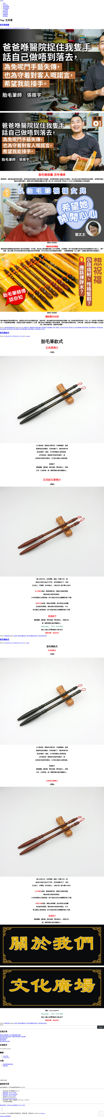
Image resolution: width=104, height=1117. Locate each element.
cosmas (27, 28)
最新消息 (7, 635)
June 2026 (5, 1056)
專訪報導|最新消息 (10, 327)
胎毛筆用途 (16, 329)
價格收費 (32, 327)
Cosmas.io (42, 1113)
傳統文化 (26, 327)
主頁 (4, 3)
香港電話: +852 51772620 (9, 1092)
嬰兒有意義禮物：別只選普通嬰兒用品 (10, 1035)
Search (1, 1024)
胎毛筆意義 (100, 327)
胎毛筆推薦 (4, 25)
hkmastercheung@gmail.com (10, 1098)
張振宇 (57, 327)
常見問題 (5, 13)
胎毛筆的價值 (23, 329)
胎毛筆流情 (10, 329)
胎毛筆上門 (72, 327)
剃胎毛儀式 (38, 327)
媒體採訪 (5, 16)
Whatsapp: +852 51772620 (9, 1095)
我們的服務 (6, 6)
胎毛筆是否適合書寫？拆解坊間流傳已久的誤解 (13, 1036)
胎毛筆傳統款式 (22, 635)
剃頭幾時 (49, 327)
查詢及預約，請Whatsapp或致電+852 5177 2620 (12, 1105)
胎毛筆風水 (38, 329)
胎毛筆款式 (4, 333)
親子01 (43, 329)
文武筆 (62, 327)
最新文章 (5, 11)
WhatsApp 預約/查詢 (5, 1116)
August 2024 (6, 1057)
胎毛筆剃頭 (85, 327)
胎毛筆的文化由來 (5, 1041)
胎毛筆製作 (31, 329)
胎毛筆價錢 (78, 327)
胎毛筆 (66, 327)
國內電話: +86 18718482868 (10, 1094)
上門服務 (5, 9)
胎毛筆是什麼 (3, 1038)
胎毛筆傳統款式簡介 (32, 635)
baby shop (21, 327)
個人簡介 (5, 5)
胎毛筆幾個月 (92, 327)
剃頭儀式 (44, 327)
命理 (54, 327)
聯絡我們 (5, 14)
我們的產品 (6, 8)
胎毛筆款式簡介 (42, 635)
